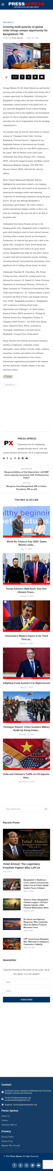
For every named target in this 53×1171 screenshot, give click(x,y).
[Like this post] (16, 77)
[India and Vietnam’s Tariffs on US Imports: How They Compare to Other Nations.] (26, 754)
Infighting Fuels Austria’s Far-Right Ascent (26, 683)
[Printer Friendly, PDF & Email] (8, 376)
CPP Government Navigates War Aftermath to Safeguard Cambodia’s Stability (36, 941)
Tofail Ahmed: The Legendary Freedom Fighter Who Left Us (21, 866)
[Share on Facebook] (22, 77)
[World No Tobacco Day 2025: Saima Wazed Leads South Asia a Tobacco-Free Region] (26, 522)
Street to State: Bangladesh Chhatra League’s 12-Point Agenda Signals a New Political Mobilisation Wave (36, 904)
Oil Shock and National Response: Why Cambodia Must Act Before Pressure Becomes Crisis (36, 923)
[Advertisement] (26, 410)
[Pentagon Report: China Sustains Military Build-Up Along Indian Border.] (26, 707)
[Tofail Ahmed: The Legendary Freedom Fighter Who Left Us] (26, 844)
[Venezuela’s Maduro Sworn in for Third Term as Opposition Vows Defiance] (26, 616)
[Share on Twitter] (28, 77)
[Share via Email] (42, 77)
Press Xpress (17, 38)
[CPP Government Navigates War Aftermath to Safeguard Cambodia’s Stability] (12, 944)
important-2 (10, 385)
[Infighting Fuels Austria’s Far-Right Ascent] (26, 663)
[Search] (50, 5)
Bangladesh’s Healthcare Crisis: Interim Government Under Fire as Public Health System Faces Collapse (36, 884)
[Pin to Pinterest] (35, 77)
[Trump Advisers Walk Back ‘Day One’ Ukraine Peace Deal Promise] (26, 569)
